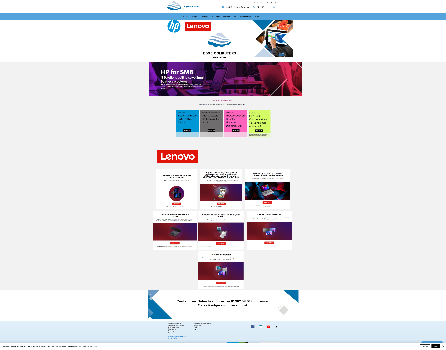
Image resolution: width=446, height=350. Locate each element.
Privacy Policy (92, 346)
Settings (425, 346)
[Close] (443, 346)
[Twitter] (276, 326)
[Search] (274, 7)
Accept (435, 346)
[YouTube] (268, 326)
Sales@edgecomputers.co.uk (223, 305)
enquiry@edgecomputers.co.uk (237, 7)
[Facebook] (252, 326)
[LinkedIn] (260, 326)
